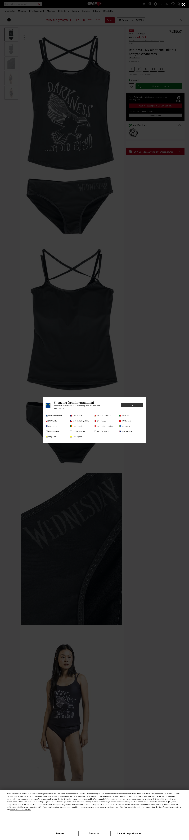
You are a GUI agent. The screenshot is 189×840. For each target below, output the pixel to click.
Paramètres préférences (129, 833)
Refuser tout (94, 833)
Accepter (60, 833)
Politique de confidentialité (20, 810)
